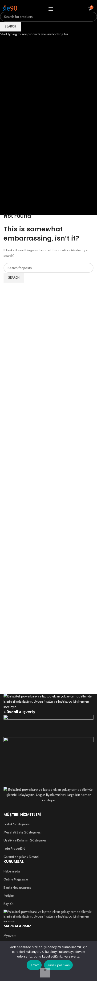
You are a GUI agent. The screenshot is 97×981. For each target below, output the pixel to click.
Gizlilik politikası (58, 965)
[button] (51, 9)
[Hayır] (45, 972)
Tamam (34, 965)
